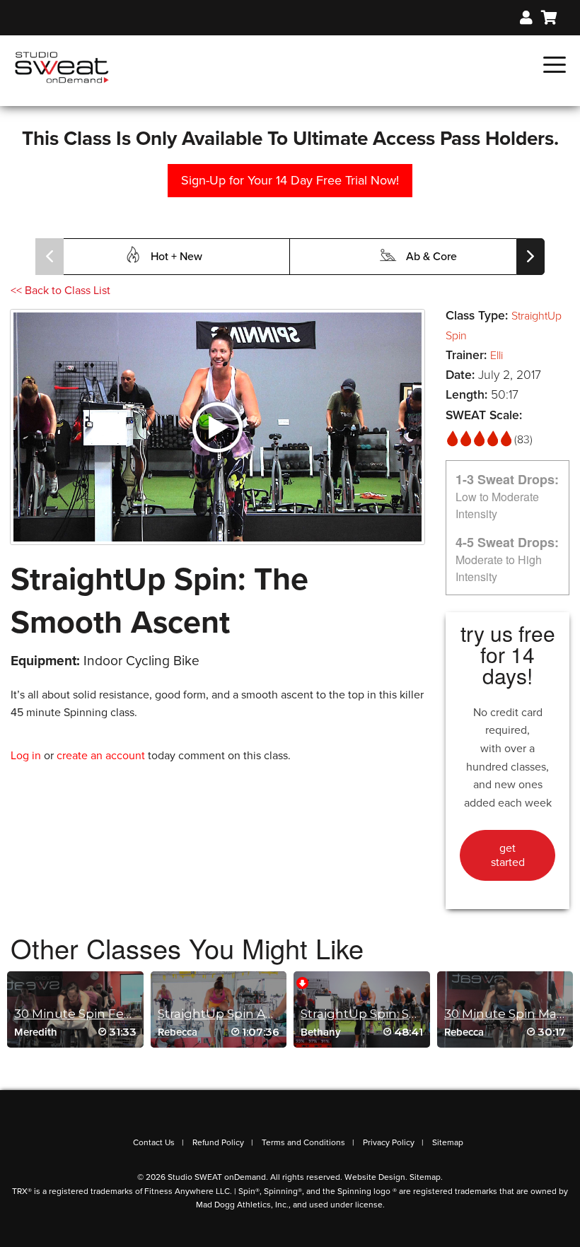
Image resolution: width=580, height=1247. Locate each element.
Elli (496, 356)
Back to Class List (60, 290)
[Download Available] (302, 982)
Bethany (321, 1032)
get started (508, 855)
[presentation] (49, 256)
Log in (26, 756)
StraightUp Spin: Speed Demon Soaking (422, 1014)
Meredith (35, 1032)
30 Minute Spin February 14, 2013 (112, 1014)
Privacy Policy (388, 1142)
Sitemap (447, 1142)
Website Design (374, 1177)
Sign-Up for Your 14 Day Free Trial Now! (290, 180)
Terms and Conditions (303, 1142)
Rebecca (177, 1032)
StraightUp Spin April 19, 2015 (245, 1014)
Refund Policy (218, 1142)
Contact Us (154, 1142)
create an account (101, 756)
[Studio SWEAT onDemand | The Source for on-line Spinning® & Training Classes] (62, 66)
